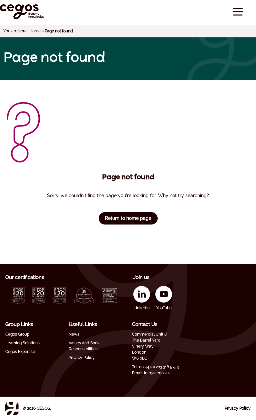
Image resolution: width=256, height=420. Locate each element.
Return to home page (128, 218)
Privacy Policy (82, 357)
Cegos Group (17, 334)
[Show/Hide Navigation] (237, 12)
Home (35, 31)
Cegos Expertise (20, 351)
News (74, 334)
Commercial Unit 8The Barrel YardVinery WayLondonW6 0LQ (149, 346)
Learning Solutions (22, 343)
